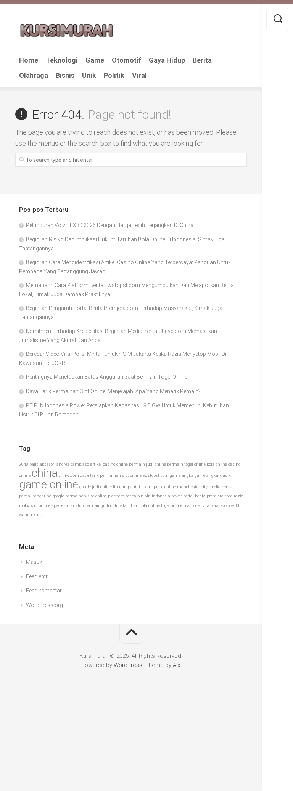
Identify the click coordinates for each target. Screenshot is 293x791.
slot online (40, 505)
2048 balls (29, 464)
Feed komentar (44, 591)
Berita (202, 60)
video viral (201, 505)
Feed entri (37, 576)
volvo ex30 (230, 505)
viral (216, 505)
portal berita (194, 496)
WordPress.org (44, 605)
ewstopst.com (156, 475)
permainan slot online (86, 496)
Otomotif (126, 60)
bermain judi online (147, 464)
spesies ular (63, 505)
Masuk (34, 562)
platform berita (122, 496)
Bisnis (65, 75)
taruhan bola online (141, 505)
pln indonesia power (163, 496)
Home (28, 60)
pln (140, 496)
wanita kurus (32, 514)
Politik (114, 75)
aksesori (47, 464)
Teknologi (62, 60)
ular (187, 505)
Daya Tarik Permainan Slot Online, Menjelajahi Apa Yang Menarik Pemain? (113, 391)
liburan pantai (126, 486)
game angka (181, 475)
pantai (25, 496)
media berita (220, 486)
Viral (139, 75)
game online (48, 484)
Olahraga (33, 75)
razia (238, 496)
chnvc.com (69, 475)
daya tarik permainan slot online (111, 475)
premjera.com (220, 496)
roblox (24, 505)
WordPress (128, 665)
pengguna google (48, 496)
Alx (176, 665)
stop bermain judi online (99, 505)
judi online (102, 486)
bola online (217, 464)
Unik (89, 75)
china (45, 473)
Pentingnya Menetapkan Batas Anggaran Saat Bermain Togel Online (106, 377)
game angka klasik (213, 475)
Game (94, 60)
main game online (158, 486)
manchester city (192, 486)
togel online (171, 505)
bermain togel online (186, 464)
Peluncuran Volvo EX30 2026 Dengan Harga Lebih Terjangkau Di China (109, 225)
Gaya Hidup (167, 60)
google (85, 486)
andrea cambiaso (72, 464)
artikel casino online (109, 464)
